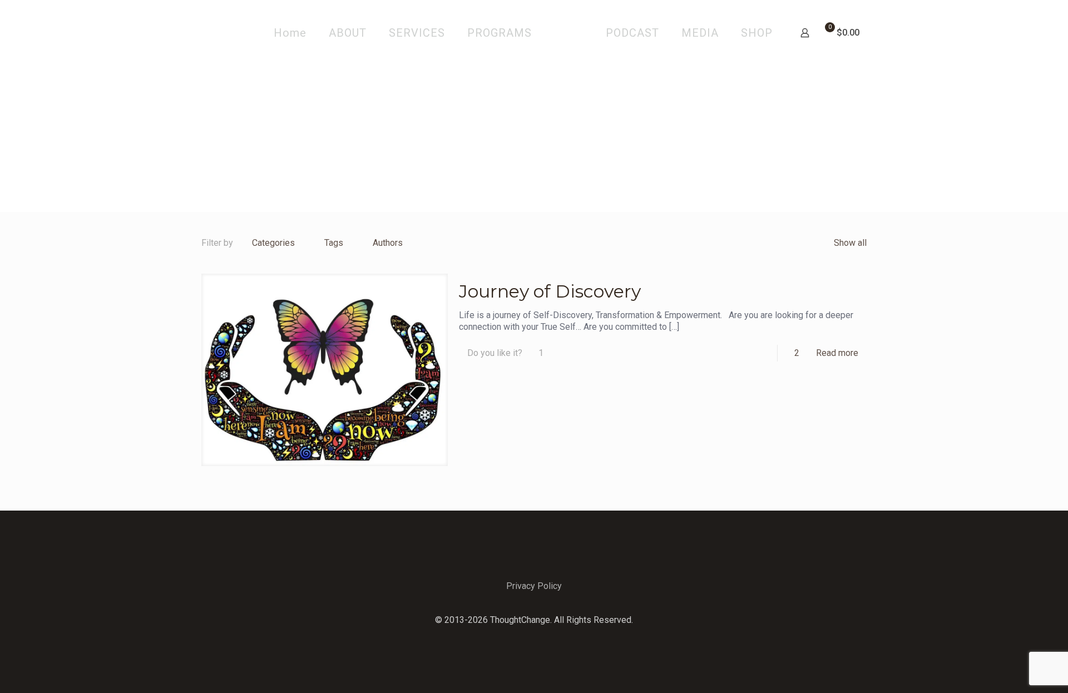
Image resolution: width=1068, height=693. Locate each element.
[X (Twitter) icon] (534, 637)
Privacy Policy (534, 586)
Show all (850, 242)
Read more (837, 353)
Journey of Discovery (550, 291)
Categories (273, 242)
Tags (333, 242)
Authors (388, 242)
